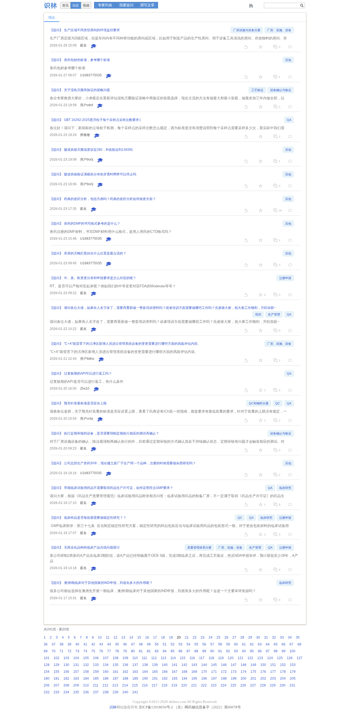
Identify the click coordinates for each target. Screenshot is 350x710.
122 (250, 658)
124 (270, 658)
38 (61, 644)
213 (115, 685)
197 (214, 678)
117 (202, 658)
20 (179, 637)
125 (280, 658)
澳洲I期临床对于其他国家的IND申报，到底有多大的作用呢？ (108, 583)
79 (125, 651)
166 (165, 672)
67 (291, 644)
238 (106, 692)
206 (46, 685)
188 (125, 678)
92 (228, 651)
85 (172, 651)
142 (184, 665)
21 (187, 637)
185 (96, 678)
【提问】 (56, 30)
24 (210, 637)
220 (184, 685)
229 (273, 685)
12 (115, 637)
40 (77, 644)
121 (240, 658)
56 (204, 644)
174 (243, 672)
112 (154, 658)
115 (182, 658)
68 (299, 644)
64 (268, 644)
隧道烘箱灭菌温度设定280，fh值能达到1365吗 (98, 150)
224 (223, 685)
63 (260, 644)
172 (224, 672)
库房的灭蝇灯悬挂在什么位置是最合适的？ (95, 253)
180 (46, 678)
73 (77, 651)
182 (66, 678)
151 (273, 665)
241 (135, 692)
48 (141, 644)
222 (204, 685)
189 (135, 678)
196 (204, 678)
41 (85, 644)
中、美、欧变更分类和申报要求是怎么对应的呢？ (100, 278)
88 (196, 651)
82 (149, 651)
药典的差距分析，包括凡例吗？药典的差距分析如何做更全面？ (110, 199)
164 (145, 672)
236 (86, 692)
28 (242, 637)
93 (236, 651)
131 (76, 665)
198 (224, 678)
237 (96, 692)
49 (149, 644)
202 (263, 678)
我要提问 (126, 5)
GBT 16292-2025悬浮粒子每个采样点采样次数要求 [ (102, 120)
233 (56, 692)
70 (54, 651)
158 (86, 672)
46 (125, 644)
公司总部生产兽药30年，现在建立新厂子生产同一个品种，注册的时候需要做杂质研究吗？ (130, 463)
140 (165, 665)
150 (263, 665)
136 (125, 665)
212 (105, 685)
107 (106, 658)
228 (263, 685)
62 (252, 644)
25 (218, 637)
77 (109, 651)
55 (196, 644)
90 (212, 651)
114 (173, 658)
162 (125, 672)
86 (180, 651)
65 (276, 644)
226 (243, 685)
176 (263, 672)
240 (125, 692)
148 (243, 665)
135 (115, 665)
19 (171, 637)
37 (54, 644)
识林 (112, 707)
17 (155, 637)
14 (131, 637)
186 (106, 678)
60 (236, 644)
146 (224, 665)
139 (155, 665)
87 (188, 651)
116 (192, 658)
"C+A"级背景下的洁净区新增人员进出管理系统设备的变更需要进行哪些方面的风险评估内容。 (132, 344)
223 (214, 685)
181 (56, 678)
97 (268, 651)
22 (195, 637)
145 (214, 665)
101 (46, 658)
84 (165, 651)
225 (233, 685)
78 (117, 651)
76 (101, 651)
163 (135, 672)
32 (274, 637)
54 (188, 644)
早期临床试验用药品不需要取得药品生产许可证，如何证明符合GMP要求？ (118, 488)
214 (125, 685)
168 (184, 672)
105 (86, 658)
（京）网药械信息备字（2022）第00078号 (207, 707)
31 (266, 637)
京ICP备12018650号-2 (156, 707)
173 (234, 672)
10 (100, 637)
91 (220, 651)
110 (135, 658)
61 (244, 644)
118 (211, 658)
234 (66, 692)
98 (276, 651)
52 (172, 644)
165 (155, 672)
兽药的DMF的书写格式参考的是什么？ (92, 223)
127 (299, 658)
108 (115, 658)
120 (231, 658)
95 (252, 651)
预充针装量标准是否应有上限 (85, 403)
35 (298, 637)
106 (96, 658)
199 (234, 678)
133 (96, 665)
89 (204, 651)
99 (283, 651)
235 (76, 692)
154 (46, 672)
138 (145, 665)
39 (69, 644)
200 (243, 678)
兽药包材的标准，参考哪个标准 (87, 60)
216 (145, 685)
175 (253, 672)
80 (133, 651)
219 (174, 685)
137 (135, 665)
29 (250, 637)
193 (174, 678)
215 (135, 685)
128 (46, 665)
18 (163, 637)
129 (56, 665)
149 (253, 665)
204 (283, 678)
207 (56, 685)
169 (194, 672)
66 (283, 644)
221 (194, 685)
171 (214, 672)
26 (226, 637)
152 (283, 665)
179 (293, 672)
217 (155, 685)
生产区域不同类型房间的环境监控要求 (92, 30)
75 (93, 651)
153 (293, 665)
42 (93, 644)
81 (141, 651)
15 (139, 637)
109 (125, 658)
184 (86, 678)
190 (145, 678)
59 (228, 644)
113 (163, 658)
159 (96, 672)
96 (260, 651)
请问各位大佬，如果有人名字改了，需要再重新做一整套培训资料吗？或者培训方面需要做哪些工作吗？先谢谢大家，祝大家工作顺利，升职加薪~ (170, 308)
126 (290, 658)
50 (157, 644)
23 (203, 637)
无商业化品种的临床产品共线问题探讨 (92, 547)
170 (204, 672)
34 (290, 637)
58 (220, 644)
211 (95, 685)
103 (66, 658)
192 (165, 678)
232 (46, 692)
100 (292, 651)
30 (258, 637)
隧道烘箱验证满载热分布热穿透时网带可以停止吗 (100, 174)
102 (56, 658)
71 (61, 651)
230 (282, 685)
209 (76, 685)
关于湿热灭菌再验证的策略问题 (87, 90)
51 (165, 644)
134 (106, 665)
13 (123, 637)
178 (283, 672)
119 (221, 658)
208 (66, 685)
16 (147, 637)
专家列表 (105, 5)
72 (69, 651)
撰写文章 (147, 5)
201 (253, 678)
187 (115, 678)
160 (106, 672)
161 (115, 672)
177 (273, 672)
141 (174, 665)
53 (180, 644)
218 (164, 685)
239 (115, 692)
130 (66, 665)
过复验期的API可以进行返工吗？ (88, 373)
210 (86, 685)
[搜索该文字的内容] (302, 5)
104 (76, 658)
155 (56, 672)
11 (107, 637)
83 (157, 651)
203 (273, 678)
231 (292, 685)
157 (76, 672)
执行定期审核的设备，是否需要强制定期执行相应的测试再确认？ (111, 433)
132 (86, 665)
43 (101, 644)
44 (109, 644)
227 (253, 685)
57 (212, 644)
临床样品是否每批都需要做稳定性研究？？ (95, 518)
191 (155, 678)
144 (204, 665)
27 (234, 637)
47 (133, 644)
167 (174, 672)
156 (66, 672)
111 (144, 658)
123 (260, 658)
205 (293, 678)
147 (234, 665)
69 (46, 651)
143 (194, 665)
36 (46, 644)
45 (117, 644)
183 (76, 678)
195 (194, 678)
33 (282, 637)
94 (244, 651)
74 (85, 651)
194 (184, 678)
